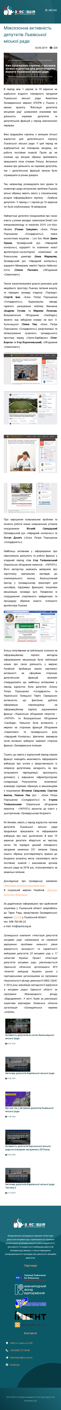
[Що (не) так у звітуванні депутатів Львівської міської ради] (17, 1099)
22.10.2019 (11, 1193)
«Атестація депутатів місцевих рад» (25, 885)
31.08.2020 (11, 1116)
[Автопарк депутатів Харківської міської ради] (17, 1064)
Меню (52, 10)
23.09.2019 (11, 1078)
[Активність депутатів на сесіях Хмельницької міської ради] (17, 1026)
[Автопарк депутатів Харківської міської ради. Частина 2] (17, 1175)
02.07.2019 (11, 1044)
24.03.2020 (11, 1155)
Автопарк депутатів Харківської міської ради (29, 1073)
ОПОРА (17, 917)
